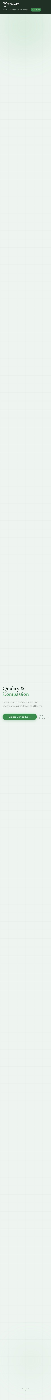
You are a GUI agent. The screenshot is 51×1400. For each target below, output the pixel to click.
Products (12, 10)
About (5, 10)
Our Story (43, 716)
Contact (36, 10)
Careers (26, 10)
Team (20, 10)
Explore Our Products (20, 717)
